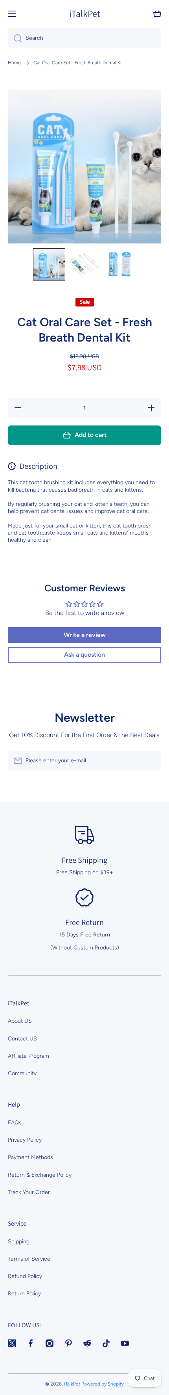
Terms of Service (29, 1259)
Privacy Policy (25, 1140)
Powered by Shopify (102, 1384)
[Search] (15, 38)
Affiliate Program (28, 1056)
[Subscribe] (151, 761)
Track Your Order (29, 1192)
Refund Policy (25, 1276)
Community (22, 1073)
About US (20, 1021)
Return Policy (24, 1293)
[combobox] (84, 38)
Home (14, 62)
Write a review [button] (85, 635)
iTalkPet (72, 1384)
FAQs (15, 1122)
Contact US (22, 1038)
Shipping (18, 1241)
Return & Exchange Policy (40, 1175)
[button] (157, 14)
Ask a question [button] (84, 654)
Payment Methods (30, 1157)
